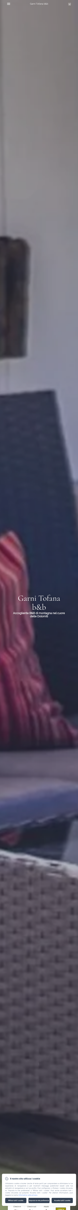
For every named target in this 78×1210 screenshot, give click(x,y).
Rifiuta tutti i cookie (15, 1200)
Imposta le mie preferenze (39, 1200)
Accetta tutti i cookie (62, 1200)
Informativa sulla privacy (28, 1195)
